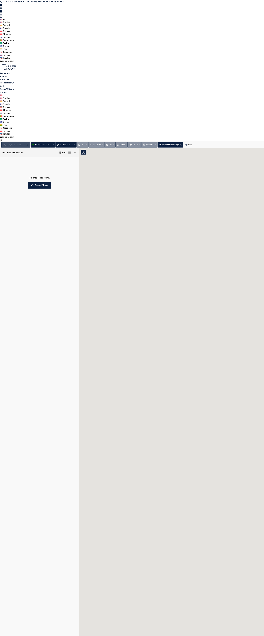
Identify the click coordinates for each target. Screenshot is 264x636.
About (3, 79)
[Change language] (2, 19)
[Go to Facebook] (1, 4)
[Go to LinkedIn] (1, 16)
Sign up (3, 61)
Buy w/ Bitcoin (7, 89)
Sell (2, 86)
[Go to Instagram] (1, 7)
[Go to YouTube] (1, 13)
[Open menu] (1, 139)
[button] (39, 185)
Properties (5, 82)
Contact (4, 92)
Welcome (5, 73)
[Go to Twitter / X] (1, 10)
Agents (3, 76)
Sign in (11, 61)
